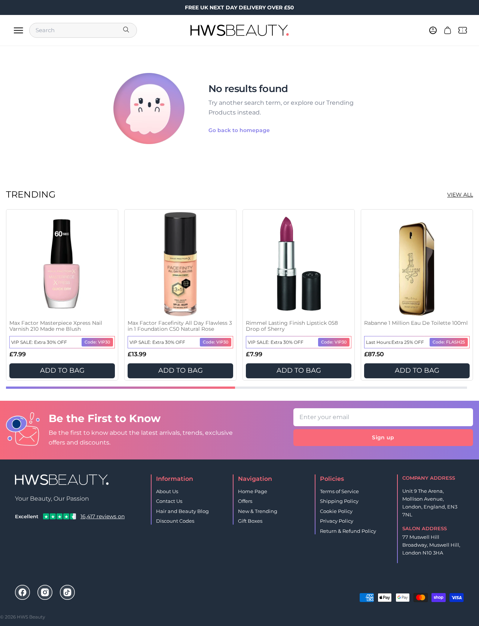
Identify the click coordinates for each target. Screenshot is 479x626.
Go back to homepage (239, 130)
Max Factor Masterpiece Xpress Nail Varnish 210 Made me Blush (55, 326)
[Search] (127, 30)
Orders (400, 585)
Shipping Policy (339, 501)
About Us (167, 491)
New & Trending (257, 511)
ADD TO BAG (62, 370)
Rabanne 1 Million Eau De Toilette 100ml (416, 323)
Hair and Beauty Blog (182, 511)
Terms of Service (339, 491)
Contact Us (169, 501)
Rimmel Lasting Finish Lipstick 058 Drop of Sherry (292, 326)
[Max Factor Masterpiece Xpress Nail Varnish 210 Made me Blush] (62, 264)
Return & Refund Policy (348, 531)
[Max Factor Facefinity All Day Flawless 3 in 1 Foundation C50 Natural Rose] (180, 264)
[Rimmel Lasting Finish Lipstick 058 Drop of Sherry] (298, 264)
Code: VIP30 (97, 342)
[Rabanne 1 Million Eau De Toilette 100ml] (417, 264)
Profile (424, 585)
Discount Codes (175, 521)
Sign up (383, 437)
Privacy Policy (336, 521)
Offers (245, 501)
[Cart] (447, 30)
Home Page (252, 491)
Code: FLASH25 (449, 342)
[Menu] (18, 30)
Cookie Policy (336, 511)
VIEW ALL (460, 194)
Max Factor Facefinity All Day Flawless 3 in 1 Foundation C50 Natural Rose (180, 326)
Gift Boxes (250, 521)
